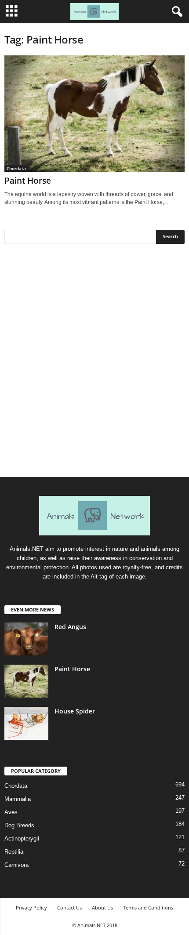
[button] (175, 12)
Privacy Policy (31, 907)
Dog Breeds (19, 825)
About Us (102, 907)
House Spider (75, 711)
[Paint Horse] (94, 113)
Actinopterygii (21, 838)
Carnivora (16, 865)
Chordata (16, 168)
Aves (11, 812)
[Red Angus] (26, 638)
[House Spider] (26, 723)
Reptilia (13, 851)
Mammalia (17, 799)
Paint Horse (27, 180)
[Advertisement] (94, 363)
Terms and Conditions (148, 907)
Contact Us (69, 907)
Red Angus (70, 626)
